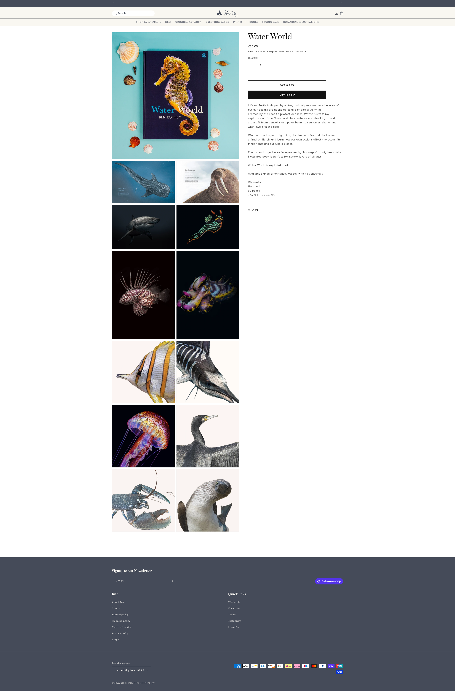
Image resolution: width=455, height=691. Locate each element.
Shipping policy (121, 620)
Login (115, 639)
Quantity (253, 58)
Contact (117, 608)
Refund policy (120, 614)
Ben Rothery (127, 683)
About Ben (118, 602)
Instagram (234, 620)
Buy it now (287, 94)
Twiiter (232, 614)
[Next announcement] (342, 3)
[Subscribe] (172, 581)
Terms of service (121, 627)
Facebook (234, 608)
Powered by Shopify (144, 683)
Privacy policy (120, 633)
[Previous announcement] (113, 3)
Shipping (272, 51)
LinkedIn (233, 627)
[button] (133, 13)
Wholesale (234, 602)
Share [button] (254, 209)
